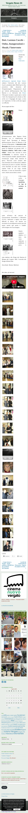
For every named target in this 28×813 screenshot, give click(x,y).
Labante (18, 722)
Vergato (20, 50)
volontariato (20, 51)
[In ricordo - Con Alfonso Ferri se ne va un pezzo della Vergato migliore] (20, 631)
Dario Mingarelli (16, 719)
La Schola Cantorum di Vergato (7, 794)
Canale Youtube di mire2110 (7, 753)
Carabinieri (21, 715)
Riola (21, 727)
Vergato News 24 (14, 2)
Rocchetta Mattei (5, 730)
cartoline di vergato (10, 717)
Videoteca (9, 733)
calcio (15, 715)
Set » (19, 707)
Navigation (14, 18)
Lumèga (11, 724)
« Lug (9, 707)
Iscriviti (4, 787)
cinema (2, 719)
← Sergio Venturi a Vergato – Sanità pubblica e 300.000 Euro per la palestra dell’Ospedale (8, 33)
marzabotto (20, 724)
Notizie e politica (14, 25)
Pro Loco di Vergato (5, 758)
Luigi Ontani (7, 724)
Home (9, 25)
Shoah (24, 93)
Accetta (16, 809)
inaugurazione (13, 722)
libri (21, 722)
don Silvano (23, 719)
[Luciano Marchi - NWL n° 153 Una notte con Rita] (7, 657)
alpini (2, 715)
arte (5, 715)
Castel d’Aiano (18, 717)
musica (10, 726)
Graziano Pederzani (19, 721)
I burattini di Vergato (5, 755)
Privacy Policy (4, 796)
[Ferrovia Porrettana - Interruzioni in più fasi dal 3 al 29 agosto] (20, 657)
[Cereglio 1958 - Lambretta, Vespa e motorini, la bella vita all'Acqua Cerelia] (20, 644)
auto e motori (10, 715)
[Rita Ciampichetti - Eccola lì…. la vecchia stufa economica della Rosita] (20, 670)
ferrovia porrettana (6, 721)
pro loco (18, 727)
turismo (7, 731)
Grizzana (4, 722)
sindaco (12, 51)
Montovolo (6, 726)
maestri (15, 724)
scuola (12, 730)
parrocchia (21, 726)
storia (2, 731)
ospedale (9, 51)
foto (12, 720)
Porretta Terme (12, 727)
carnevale (4, 717)
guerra (9, 722)
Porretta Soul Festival (5, 727)
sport (24, 729)
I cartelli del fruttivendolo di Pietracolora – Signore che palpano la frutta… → (20, 33)
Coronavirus (9, 718)
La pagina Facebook (7, 605)
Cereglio (24, 717)
